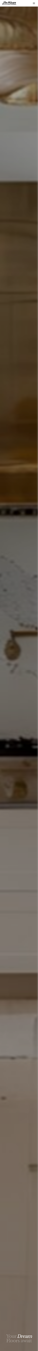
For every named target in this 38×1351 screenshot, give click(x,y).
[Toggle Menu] (34, 3)
